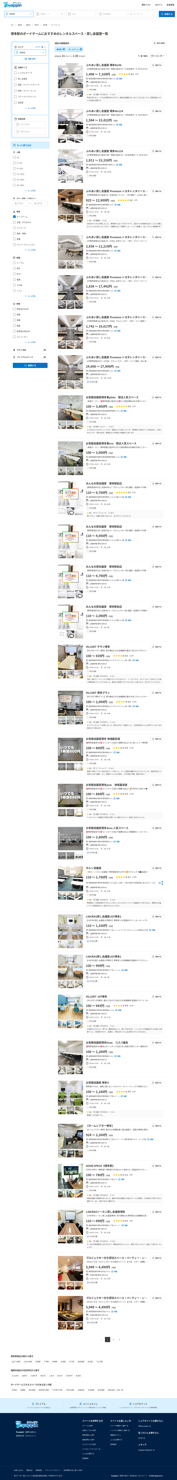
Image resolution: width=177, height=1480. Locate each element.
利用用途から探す (88, 1435)
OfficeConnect (143, 1426)
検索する (169, 14)
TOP (12, 25)
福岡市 (28, 25)
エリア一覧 (39, 47)
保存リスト (146, 4)
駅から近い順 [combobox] (156, 55)
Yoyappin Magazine (145, 1450)
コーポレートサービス (90, 1449)
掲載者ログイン (115, 1435)
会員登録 (170, 4)
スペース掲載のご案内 (118, 1426)
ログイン (159, 4)
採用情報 (39, 1470)
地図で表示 (32, 59)
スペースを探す (87, 1426)
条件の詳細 (161, 43)
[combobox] (17, 14)
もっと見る (32, 108)
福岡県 (20, 25)
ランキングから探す (89, 1444)
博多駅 (45, 25)
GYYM (140, 1438)
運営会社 (29, 1470)
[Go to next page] (119, 1339)
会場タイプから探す (89, 1430)
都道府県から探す (88, 1440)
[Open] (31, 14)
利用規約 (85, 1458)
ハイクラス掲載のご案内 (118, 1430)
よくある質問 (87, 1454)
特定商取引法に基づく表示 (73, 1470)
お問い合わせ (18, 1470)
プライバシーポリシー (53, 1470)
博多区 (37, 25)
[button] (29, 73)
